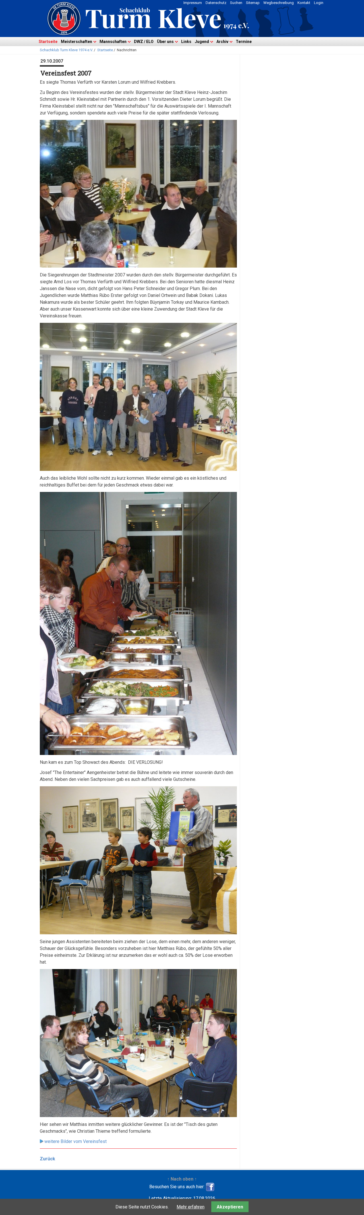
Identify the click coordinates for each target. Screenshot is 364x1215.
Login (318, 3)
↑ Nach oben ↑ (182, 1179)
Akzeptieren (230, 1207)
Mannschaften (113, 41)
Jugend (202, 41)
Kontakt (303, 3)
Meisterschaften (76, 41)
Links (186, 41)
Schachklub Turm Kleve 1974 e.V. (66, 50)
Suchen (236, 3)
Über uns (165, 41)
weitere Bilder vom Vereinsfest (75, 1141)
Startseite (48, 41)
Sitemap (253, 3)
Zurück (47, 1158)
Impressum (192, 3)
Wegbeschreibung (278, 3)
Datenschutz (216, 3)
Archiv (222, 41)
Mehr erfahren (190, 1207)
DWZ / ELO (144, 41)
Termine (244, 41)
